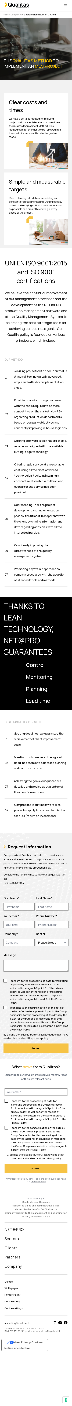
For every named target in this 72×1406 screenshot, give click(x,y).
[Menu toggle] (65, 5)
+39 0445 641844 (13, 883)
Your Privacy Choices (28, 1342)
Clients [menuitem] (11, 1247)
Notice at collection (17, 1348)
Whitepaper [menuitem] (11, 1288)
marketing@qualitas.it (50, 874)
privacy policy (40, 1038)
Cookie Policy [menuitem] (12, 1301)
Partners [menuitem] (12, 1257)
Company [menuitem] (13, 1266)
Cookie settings (14, 1308)
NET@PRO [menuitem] (14, 1229)
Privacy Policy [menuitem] (12, 1294)
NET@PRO (21, 640)
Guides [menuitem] (9, 1281)
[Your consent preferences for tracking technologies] (66, 1400)
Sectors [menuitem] (12, 1238)
